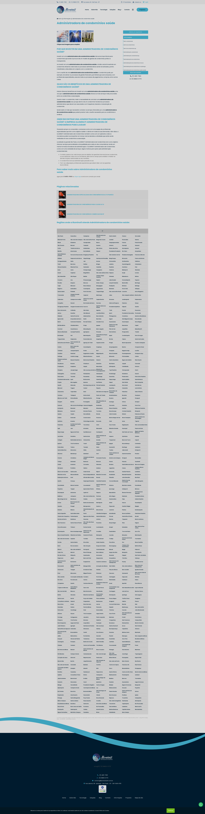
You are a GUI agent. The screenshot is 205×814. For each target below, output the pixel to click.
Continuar (170, 810)
